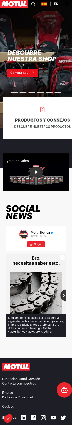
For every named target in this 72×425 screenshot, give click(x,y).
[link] (36, 63)
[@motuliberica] (24, 234)
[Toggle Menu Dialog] (66, 4)
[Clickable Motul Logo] (14, 4)
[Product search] (33, 4)
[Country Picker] (44, 4)
